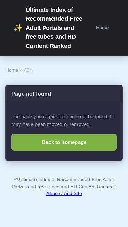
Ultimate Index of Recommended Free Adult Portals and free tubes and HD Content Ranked (48, 27)
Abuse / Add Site (64, 193)
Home (102, 27)
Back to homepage (64, 142)
